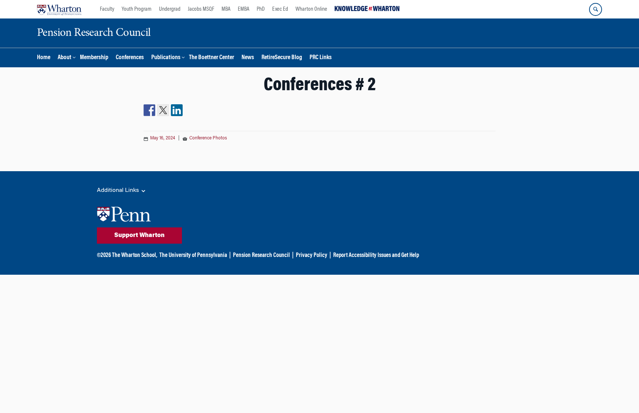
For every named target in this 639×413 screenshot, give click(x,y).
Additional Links (119, 190)
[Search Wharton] (595, 9)
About (64, 58)
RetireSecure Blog (281, 58)
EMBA (243, 9)
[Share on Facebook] (149, 110)
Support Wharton (139, 235)
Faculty (107, 9)
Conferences (130, 58)
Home (43, 58)
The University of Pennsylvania (193, 255)
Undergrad (169, 9)
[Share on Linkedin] (177, 110)
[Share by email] (190, 110)
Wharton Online (311, 9)
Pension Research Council (261, 255)
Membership (94, 58)
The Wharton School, (134, 255)
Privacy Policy (311, 255)
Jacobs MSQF (201, 9)
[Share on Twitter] (163, 110)
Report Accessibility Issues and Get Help (376, 255)
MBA (226, 9)
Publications (165, 58)
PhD (261, 9)
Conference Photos (208, 138)
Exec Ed (280, 9)
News (247, 58)
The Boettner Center (211, 58)
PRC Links (321, 58)
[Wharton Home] (59, 9)
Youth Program (137, 9)
